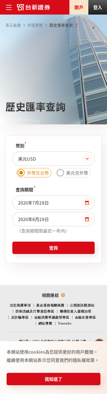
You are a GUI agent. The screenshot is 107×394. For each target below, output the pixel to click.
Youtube (65, 323)
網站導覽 (45, 323)
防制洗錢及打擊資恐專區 (35, 311)
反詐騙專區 (20, 317)
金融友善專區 (85, 317)
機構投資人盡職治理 (75, 311)
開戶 (78, 7)
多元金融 (13, 25)
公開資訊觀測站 (82, 305)
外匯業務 (35, 25)
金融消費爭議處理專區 (51, 317)
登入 (97, 7)
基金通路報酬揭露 (50, 305)
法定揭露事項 (20, 305)
